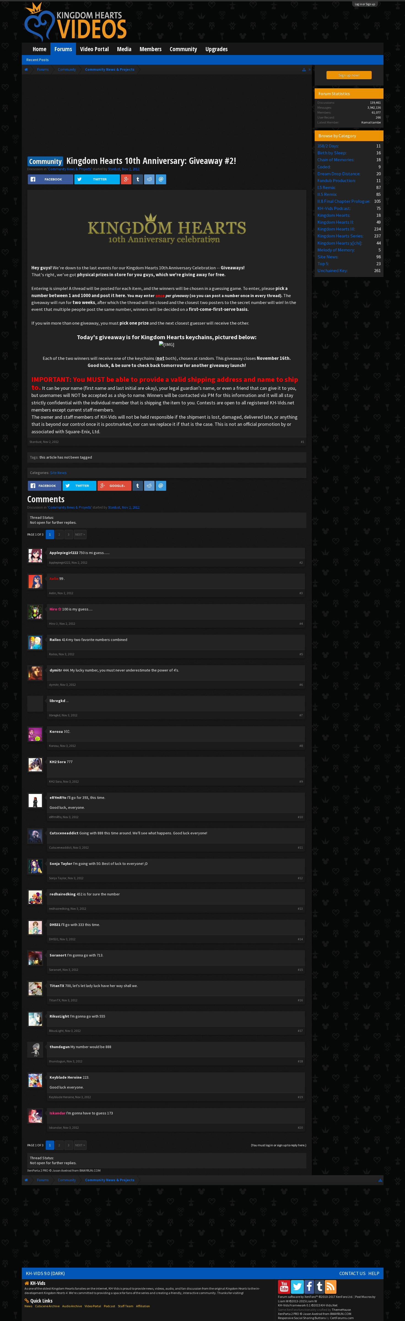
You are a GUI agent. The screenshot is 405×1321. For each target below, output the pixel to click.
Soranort (58, 955)
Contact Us (352, 1273)
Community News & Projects (69, 169)
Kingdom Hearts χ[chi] (339, 243)
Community (183, 49)
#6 (301, 685)
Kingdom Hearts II (335, 222)
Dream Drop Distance (338, 174)
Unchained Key (332, 270)
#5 (301, 654)
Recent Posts (37, 59)
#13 (300, 909)
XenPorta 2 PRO (37, 1170)
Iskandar (55, 1127)
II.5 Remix (326, 194)
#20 (300, 1128)
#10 (300, 817)
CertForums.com (342, 1318)
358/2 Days (327, 146)
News (28, 1306)
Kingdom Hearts (333, 215)
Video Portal (94, 49)
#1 (302, 442)
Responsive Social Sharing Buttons (302, 1318)
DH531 (55, 924)
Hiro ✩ (53, 623)
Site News (58, 472)
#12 (300, 878)
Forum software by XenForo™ (315, 1297)
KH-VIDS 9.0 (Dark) (45, 1273)
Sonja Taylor (61, 863)
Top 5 (322, 264)
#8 (301, 746)
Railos (55, 639)
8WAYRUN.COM (90, 1170)
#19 (300, 1097)
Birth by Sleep (331, 153)
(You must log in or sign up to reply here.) (278, 1145)
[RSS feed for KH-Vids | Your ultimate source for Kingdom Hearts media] (330, 1287)
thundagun (60, 1046)
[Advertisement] (166, 116)
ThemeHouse (341, 1310)
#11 (300, 847)
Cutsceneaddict (64, 833)
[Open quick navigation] (304, 69)
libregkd (54, 715)
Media (124, 49)
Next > (80, 534)
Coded (323, 167)
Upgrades (217, 49)
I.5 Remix (326, 187)
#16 (300, 1000)
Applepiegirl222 (64, 552)
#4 (301, 624)
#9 (301, 781)
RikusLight (59, 1016)
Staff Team (125, 1306)
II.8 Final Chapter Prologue (343, 201)
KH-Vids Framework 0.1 (307, 1305)
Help (373, 1273)
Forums (63, 49)
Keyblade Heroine (66, 1077)
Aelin (52, 593)
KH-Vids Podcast (333, 208)
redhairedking (63, 894)
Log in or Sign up (365, 4)
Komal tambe (371, 122)
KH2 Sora (58, 761)
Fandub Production (336, 180)
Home (39, 49)
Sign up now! (349, 75)
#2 (301, 562)
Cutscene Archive (47, 1306)
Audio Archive (72, 1306)
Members (150, 49)
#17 (300, 1031)
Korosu (56, 731)
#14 (300, 939)
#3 (301, 593)
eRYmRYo (58, 797)
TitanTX (57, 985)
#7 (301, 715)
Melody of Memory (335, 250)
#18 (300, 1061)
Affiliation (143, 1306)
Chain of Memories (335, 160)
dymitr (56, 670)
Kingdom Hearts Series (340, 236)
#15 (300, 970)
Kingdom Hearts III (335, 229)
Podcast (109, 1306)
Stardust (114, 169)
